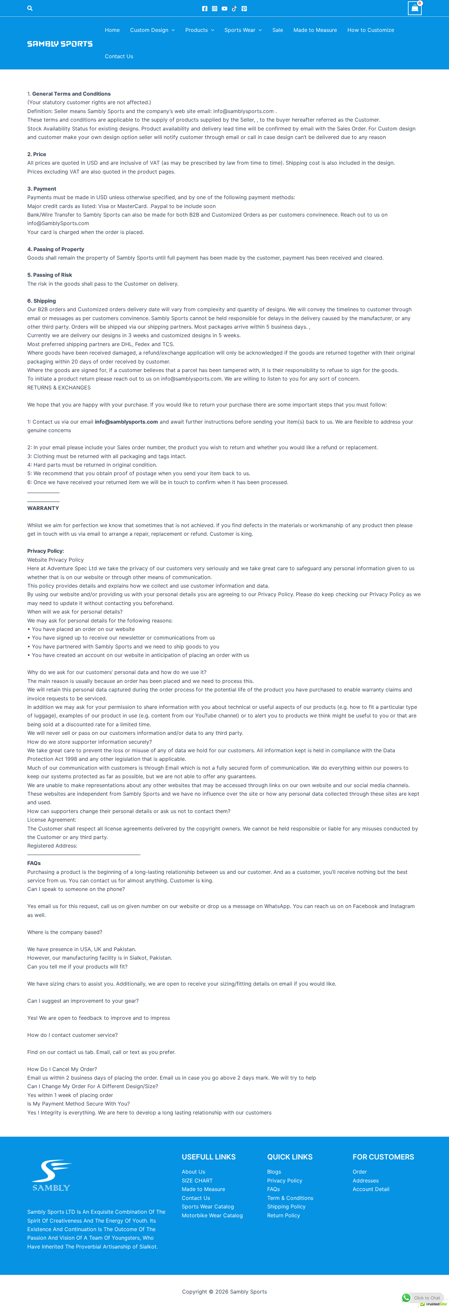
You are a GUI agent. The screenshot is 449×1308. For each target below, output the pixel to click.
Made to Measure (203, 1189)
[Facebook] (205, 9)
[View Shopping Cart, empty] (415, 8)
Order (360, 1171)
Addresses (366, 1180)
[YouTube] (224, 9)
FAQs (273, 1189)
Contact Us (196, 1198)
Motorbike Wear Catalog (212, 1215)
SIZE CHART (197, 1180)
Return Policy (283, 1215)
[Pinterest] (244, 9)
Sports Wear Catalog (208, 1206)
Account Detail (371, 1189)
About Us (193, 1171)
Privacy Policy (284, 1180)
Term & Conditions (290, 1198)
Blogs (274, 1171)
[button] (30, 8)
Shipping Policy (286, 1206)
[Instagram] (215, 9)
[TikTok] (234, 9)
